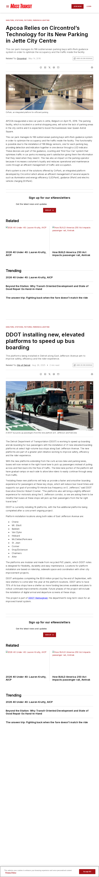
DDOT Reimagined (38, 598)
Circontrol (22, 58)
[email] (58, 67)
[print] (92, 67)
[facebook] (41, 67)
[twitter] (49, 67)
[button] (7, 6)
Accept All (87, 872)
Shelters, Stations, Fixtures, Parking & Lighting (28, 20)
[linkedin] (45, 67)
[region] (49, 871)
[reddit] (54, 67)
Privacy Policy (10, 873)
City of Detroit (23, 365)
